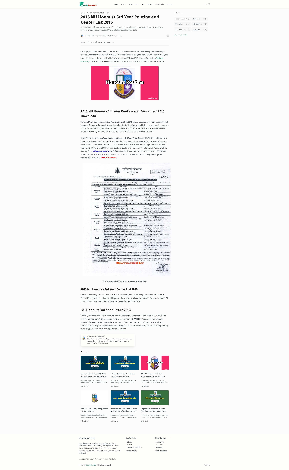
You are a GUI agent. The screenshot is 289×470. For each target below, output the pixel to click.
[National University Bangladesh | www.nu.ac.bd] (94, 397)
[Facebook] (82, 459)
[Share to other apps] (113, 42)
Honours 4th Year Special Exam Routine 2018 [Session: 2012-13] (124, 409)
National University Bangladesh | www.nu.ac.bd (94, 409)
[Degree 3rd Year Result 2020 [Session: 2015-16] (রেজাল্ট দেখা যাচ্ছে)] (155, 397)
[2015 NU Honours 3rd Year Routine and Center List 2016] (125, 83)
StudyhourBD (91, 465)
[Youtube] (105, 459)
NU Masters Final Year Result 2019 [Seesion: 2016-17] (123, 375)
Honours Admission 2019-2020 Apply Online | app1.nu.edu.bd (94, 375)
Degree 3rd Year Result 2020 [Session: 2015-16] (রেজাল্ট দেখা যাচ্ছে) (154, 409)
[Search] (209, 4)
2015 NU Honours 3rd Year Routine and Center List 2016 (153, 375)
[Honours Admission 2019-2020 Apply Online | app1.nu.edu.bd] (94, 363)
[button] (205, 4)
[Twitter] (98, 459)
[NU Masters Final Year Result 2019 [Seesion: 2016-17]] (125, 363)
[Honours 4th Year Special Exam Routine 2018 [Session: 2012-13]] (125, 397)
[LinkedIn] (113, 459)
